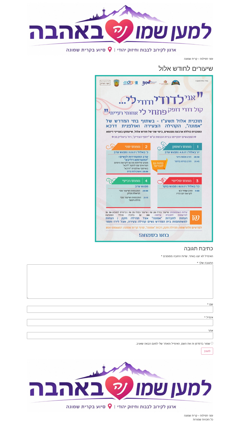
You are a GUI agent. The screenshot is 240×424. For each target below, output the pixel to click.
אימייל (208, 317)
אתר (210, 330)
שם (210, 304)
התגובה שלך (205, 263)
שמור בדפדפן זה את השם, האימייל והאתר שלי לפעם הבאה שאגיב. (173, 343)
